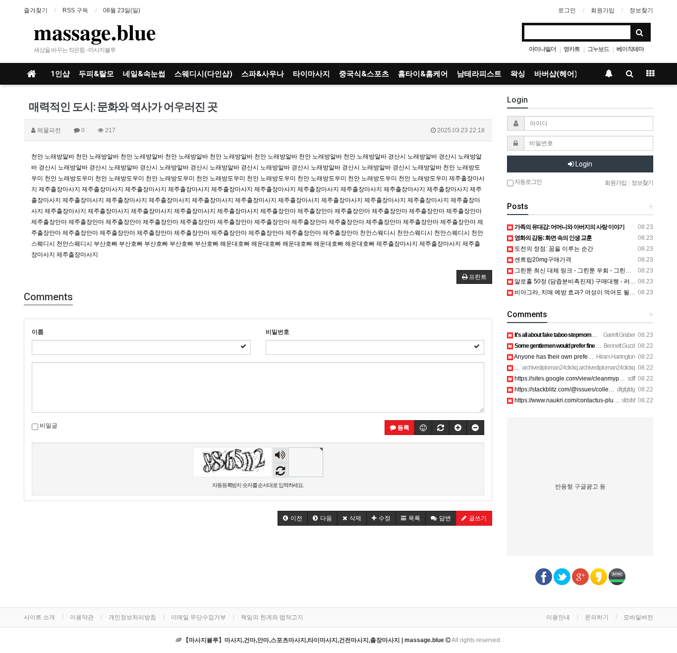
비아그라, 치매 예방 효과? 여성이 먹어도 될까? (576, 292)
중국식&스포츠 (364, 73)
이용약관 (82, 617)
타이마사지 (311, 73)
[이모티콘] (423, 427)
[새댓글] (441, 427)
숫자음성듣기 (280, 456)
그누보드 (598, 49)
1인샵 (60, 73)
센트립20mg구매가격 (542, 259)
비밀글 (47, 425)
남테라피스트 (479, 73)
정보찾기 (641, 10)
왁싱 (517, 73)
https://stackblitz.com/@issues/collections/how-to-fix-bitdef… (594, 389)
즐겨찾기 (36, 10)
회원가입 (603, 10)
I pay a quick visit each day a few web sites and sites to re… (593, 367)
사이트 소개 (39, 617)
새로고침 (280, 470)
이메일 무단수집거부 (198, 617)
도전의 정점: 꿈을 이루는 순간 (553, 248)
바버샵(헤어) (555, 73)
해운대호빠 (235, 243)
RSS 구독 (75, 10)
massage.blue (95, 32)
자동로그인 (527, 181)
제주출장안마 (278, 211)
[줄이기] (475, 427)
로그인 (567, 10)
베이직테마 (630, 49)
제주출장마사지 (59, 189)
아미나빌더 (542, 49)
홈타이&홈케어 (423, 73)
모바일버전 (638, 617)
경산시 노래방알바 (412, 156)
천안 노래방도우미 (69, 178)
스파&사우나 (262, 73)
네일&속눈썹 (144, 73)
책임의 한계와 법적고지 (272, 617)
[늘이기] (458, 427)
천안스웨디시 (377, 232)
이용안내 (558, 617)
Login (583, 164)
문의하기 (597, 617)
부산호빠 (105, 243)
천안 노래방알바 (52, 156)
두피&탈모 (96, 73)
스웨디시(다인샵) (203, 73)
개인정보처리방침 (132, 617)
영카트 (572, 49)
